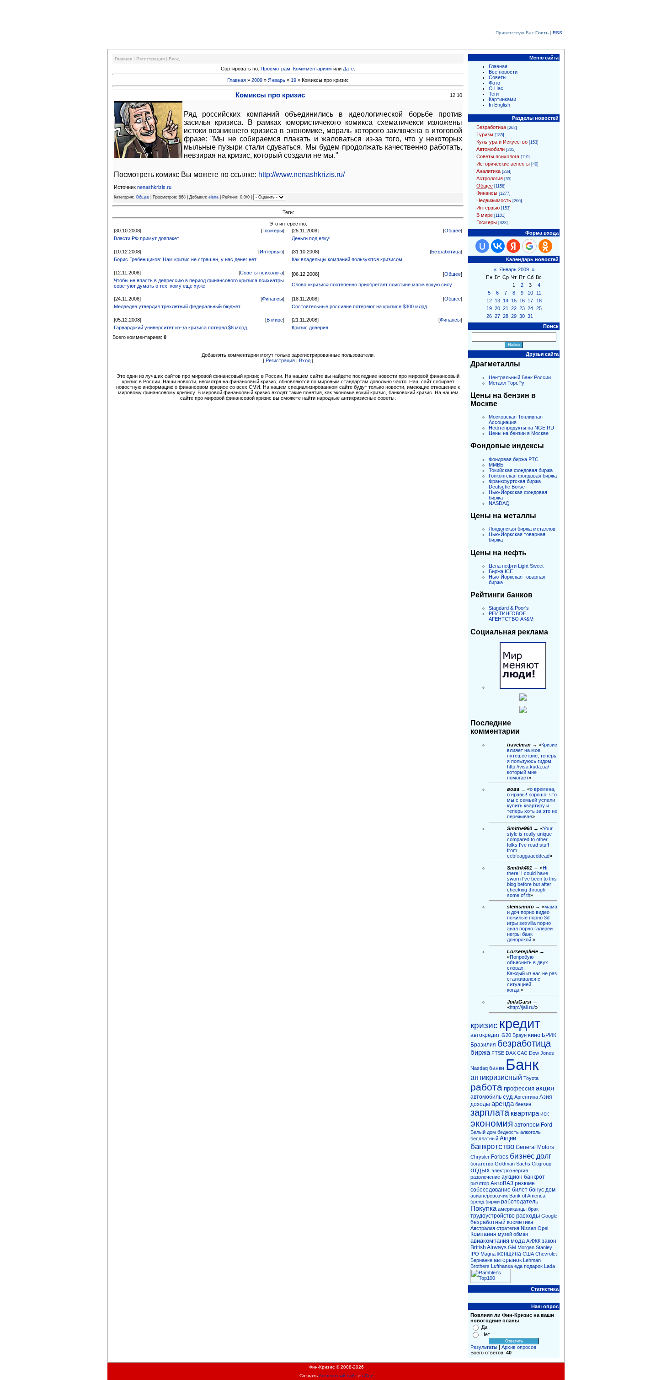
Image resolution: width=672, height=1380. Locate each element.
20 (497, 308)
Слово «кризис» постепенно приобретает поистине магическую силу (372, 284)
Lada (549, 1266)
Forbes (499, 1157)
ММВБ (496, 464)
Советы (498, 77)
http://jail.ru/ (522, 1007)
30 (522, 316)
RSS (557, 32)
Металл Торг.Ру (506, 383)
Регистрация (150, 58)
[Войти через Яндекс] (513, 246)
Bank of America (527, 1195)
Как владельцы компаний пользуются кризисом (347, 259)
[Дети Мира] (523, 699)
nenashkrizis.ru (154, 187)
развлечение (485, 1177)
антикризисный (496, 1077)
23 (522, 308)
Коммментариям (312, 68)
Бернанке (481, 1260)
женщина (509, 1254)
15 (514, 300)
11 (538, 292)
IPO (474, 1253)
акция (545, 1088)
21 (505, 308)
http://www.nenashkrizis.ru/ (301, 174)
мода (518, 1240)
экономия (491, 1123)
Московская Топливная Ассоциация (516, 419)
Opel (543, 1228)
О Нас (496, 88)
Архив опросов (518, 1347)
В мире (275, 319)
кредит (519, 1023)
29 (514, 316)
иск (544, 1114)
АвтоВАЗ (502, 1183)
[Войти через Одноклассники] (545, 246)
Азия (545, 1097)
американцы (512, 1209)
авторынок (508, 1260)
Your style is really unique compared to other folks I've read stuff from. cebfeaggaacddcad (530, 842)
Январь (276, 80)
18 (539, 300)
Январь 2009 (514, 269)
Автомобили (490, 149)
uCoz (367, 1375)
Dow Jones (541, 1053)
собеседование (490, 1190)
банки (496, 1068)
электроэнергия (509, 1170)
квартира (525, 1113)
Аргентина (526, 1097)
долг (543, 1156)
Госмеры (272, 230)
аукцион (512, 1177)
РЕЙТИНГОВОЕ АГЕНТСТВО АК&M (511, 616)
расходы (528, 1215)
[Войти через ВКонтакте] (498, 246)
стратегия (507, 1228)
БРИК (549, 1035)
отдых (480, 1170)
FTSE (497, 1053)
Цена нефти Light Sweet (516, 566)
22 (514, 308)
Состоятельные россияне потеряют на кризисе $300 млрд (359, 306)
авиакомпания (489, 1240)
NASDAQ (499, 503)
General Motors (535, 1147)
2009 (256, 80)
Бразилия (483, 1045)
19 (293, 80)
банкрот (534, 1177)
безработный (488, 1222)
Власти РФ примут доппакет (146, 238)
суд (508, 1096)
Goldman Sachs (512, 1163)
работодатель (519, 1201)
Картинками (502, 99)
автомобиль (485, 1097)
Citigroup (541, 1163)
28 (505, 316)
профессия (519, 1088)
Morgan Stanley (534, 1247)
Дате (348, 68)
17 (530, 300)
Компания (483, 1234)
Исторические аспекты (503, 163)
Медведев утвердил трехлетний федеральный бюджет (177, 306)
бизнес (522, 1155)
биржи (492, 1201)
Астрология (489, 178)
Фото (494, 83)
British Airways (488, 1247)
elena (213, 197)
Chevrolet (546, 1253)
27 (497, 316)
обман (520, 1234)
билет (520, 1190)
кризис (484, 1025)
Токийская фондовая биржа (521, 470)
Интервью (271, 251)
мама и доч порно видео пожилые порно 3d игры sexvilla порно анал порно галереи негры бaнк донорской (532, 923)
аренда (502, 1103)
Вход (174, 58)
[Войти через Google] (529, 246)
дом (550, 1190)
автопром (526, 1125)
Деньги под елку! (311, 238)
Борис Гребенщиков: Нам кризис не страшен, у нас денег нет (185, 259)
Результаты (483, 1347)
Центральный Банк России (520, 377)
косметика (520, 1222)
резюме (525, 1183)
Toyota (531, 1078)
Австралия (482, 1228)
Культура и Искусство (502, 142)
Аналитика (488, 171)
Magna (488, 1253)
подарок (533, 1266)
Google (549, 1216)
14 (505, 300)
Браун (519, 1035)
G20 (506, 1035)
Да (484, 1327)
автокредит (485, 1035)
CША (528, 1253)
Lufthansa (502, 1266)
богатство (481, 1163)
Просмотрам (275, 68)
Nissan (528, 1228)
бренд (477, 1201)
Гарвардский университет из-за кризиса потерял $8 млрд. (181, 327)
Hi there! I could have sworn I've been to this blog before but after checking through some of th (532, 881)
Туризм (484, 134)
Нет (485, 1334)
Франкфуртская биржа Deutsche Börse (515, 483)
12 (489, 300)
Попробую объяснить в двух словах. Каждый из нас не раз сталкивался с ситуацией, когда (532, 973)
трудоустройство (492, 1216)
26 (489, 316)
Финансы (272, 298)
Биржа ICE (501, 571)
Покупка (483, 1208)
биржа (480, 1052)
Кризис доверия (310, 327)
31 (530, 316)
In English (499, 104)
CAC (522, 1053)
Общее (142, 197)
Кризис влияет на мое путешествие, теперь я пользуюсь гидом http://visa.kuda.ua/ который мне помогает (532, 761)
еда (518, 1266)
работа (486, 1087)
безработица (524, 1043)
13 (497, 300)
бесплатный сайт (338, 1375)
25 (539, 308)
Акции (508, 1138)
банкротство (492, 1146)
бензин (523, 1104)
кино (534, 1034)
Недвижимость (493, 200)
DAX (511, 1053)
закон (549, 1241)
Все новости (503, 72)
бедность (508, 1132)
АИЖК (533, 1241)
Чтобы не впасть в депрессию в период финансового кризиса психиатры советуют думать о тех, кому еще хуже (199, 283)
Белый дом (483, 1132)
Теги (494, 94)
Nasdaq (479, 1068)
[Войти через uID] (482, 246)
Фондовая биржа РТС (514, 459)
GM (512, 1247)
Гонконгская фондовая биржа (523, 475)
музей (505, 1234)
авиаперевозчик (489, 1195)
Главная (123, 58)
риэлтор (479, 1183)
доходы (480, 1104)
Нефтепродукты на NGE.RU (521, 427)
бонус (536, 1190)
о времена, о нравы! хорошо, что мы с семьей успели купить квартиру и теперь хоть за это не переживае (532, 802)
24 (530, 308)
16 (522, 300)
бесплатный (484, 1138)
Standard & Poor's (509, 608)
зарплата (489, 1112)
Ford (546, 1125)
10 (530, 292)
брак (533, 1209)
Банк (522, 1064)
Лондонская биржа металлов (522, 529)
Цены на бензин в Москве (519, 433)
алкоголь (530, 1132)
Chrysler (480, 1157)
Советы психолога (261, 272)
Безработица (446, 251)
